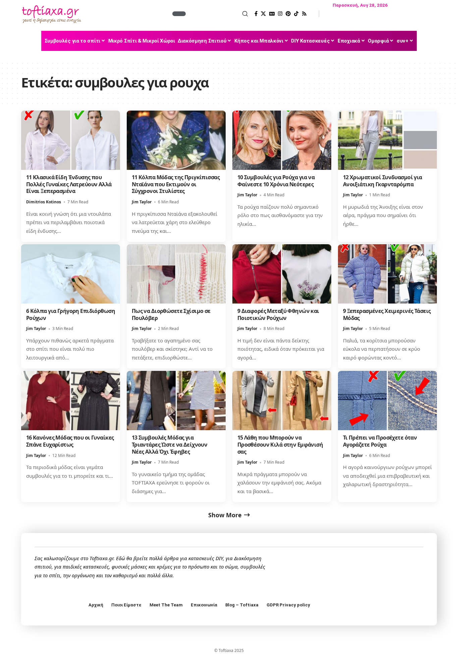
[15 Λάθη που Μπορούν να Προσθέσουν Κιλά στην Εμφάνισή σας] (281, 400)
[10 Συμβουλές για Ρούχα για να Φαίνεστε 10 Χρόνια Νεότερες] (281, 140)
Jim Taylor (142, 202)
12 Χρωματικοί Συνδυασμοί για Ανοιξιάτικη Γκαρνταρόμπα (382, 181)
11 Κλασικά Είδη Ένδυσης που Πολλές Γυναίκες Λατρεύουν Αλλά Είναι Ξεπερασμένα (69, 184)
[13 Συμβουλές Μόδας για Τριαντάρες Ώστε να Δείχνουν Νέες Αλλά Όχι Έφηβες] (176, 400)
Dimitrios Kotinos (43, 202)
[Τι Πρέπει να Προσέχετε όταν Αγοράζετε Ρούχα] (387, 400)
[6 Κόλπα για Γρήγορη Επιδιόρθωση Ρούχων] (70, 274)
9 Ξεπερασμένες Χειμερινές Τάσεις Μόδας (387, 314)
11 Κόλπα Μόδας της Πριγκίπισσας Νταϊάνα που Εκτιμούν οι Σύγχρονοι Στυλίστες (176, 184)
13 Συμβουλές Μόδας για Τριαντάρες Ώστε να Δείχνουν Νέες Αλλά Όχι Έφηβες (170, 444)
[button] (217, 13)
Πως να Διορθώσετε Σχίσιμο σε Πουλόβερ (171, 314)
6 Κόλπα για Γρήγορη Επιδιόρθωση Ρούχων (70, 314)
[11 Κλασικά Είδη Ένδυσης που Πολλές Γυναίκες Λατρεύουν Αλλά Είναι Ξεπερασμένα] (70, 140)
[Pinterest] (288, 13)
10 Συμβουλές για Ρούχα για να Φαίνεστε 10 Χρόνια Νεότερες (275, 181)
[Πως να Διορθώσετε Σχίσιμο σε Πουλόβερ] (176, 274)
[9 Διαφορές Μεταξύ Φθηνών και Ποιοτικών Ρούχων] (281, 274)
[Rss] (304, 13)
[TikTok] (296, 13)
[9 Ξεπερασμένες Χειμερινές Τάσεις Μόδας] (387, 274)
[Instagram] (280, 13)
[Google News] (272, 13)
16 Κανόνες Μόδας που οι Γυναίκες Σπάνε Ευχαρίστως (70, 441)
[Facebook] (256, 13)
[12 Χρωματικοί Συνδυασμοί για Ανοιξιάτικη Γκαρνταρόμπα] (387, 140)
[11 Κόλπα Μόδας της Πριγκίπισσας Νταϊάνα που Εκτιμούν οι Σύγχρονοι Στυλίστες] (176, 140)
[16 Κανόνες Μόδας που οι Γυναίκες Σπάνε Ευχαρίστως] (70, 400)
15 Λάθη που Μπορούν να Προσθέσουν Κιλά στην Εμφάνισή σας (280, 444)
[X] (263, 13)
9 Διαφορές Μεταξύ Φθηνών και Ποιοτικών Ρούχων (278, 314)
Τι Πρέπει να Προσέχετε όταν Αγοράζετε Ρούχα (380, 441)
